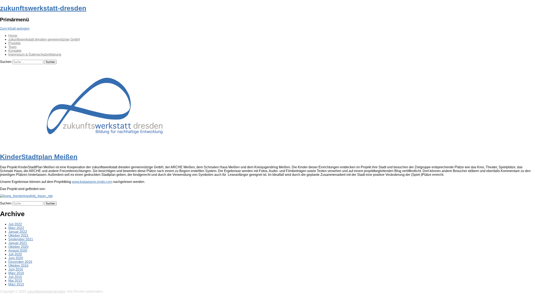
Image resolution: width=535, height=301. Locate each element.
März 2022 (16, 228)
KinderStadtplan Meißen (39, 157)
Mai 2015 (15, 280)
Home (12, 35)
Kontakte (15, 50)
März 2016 (16, 273)
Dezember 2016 (20, 262)
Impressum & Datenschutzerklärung (34, 54)
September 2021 (20, 239)
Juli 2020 (15, 254)
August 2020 (17, 250)
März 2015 (16, 284)
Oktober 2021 (18, 235)
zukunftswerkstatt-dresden (43, 8)
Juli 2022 (15, 224)
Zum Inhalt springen (14, 28)
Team (12, 47)
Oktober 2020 (18, 247)
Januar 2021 (17, 243)
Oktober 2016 (18, 265)
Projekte (14, 43)
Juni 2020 (15, 258)
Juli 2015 (15, 277)
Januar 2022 (17, 231)
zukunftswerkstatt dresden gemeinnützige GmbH (44, 39)
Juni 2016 (15, 269)
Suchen (5, 62)
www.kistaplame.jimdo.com (92, 182)
